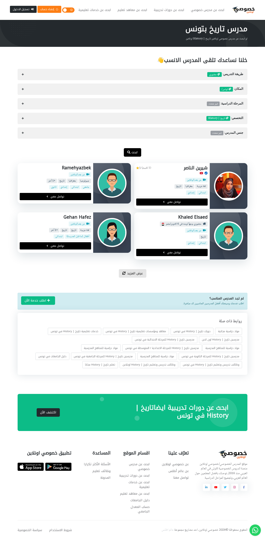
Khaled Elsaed (193, 217)
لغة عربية (201, 186)
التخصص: (225, 118)
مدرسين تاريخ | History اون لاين (220, 339)
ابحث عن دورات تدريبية (169, 10)
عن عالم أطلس (179, 471)
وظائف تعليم (102, 471)
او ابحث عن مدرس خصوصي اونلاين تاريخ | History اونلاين (216, 38)
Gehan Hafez (77, 217)
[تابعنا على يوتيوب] (215, 487)
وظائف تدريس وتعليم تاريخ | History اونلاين (149, 364)
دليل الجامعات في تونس (52, 356)
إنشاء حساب (47, 9)
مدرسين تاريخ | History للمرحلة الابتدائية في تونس (164, 339)
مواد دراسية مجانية (228, 331)
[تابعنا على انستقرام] (234, 487)
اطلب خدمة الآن (36, 300)
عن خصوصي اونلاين (175, 464)
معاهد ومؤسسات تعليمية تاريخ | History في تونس (136, 331)
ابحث (134, 152)
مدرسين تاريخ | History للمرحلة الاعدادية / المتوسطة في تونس (162, 347)
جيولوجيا (84, 181)
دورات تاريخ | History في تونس (192, 331)
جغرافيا (189, 186)
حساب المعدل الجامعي (140, 509)
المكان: (232, 89)
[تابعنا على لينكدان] (206, 487)
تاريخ (178, 186)
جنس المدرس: (227, 133)
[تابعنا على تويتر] (225, 487)
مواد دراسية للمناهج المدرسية (222, 347)
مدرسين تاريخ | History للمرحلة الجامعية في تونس (103, 356)
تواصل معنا (181, 478)
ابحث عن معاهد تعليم (132, 10)
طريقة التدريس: (226, 74)
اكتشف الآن (48, 412)
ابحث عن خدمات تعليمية (94, 10)
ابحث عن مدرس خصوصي (207, 10)
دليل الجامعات (140, 500)
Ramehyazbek (76, 168)
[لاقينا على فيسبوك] (243, 487)
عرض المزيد (135, 273)
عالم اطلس (167, 530)
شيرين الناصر (196, 168)
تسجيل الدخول (21, 9)
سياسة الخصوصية (30, 530)
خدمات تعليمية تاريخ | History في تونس (74, 331)
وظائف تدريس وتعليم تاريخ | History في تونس (211, 364)
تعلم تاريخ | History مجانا (100, 364)
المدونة (105, 478)
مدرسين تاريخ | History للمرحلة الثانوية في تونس (210, 356)
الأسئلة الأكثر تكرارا (97, 464)
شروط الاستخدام (60, 530)
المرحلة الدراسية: (226, 104)
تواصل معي (173, 202)
